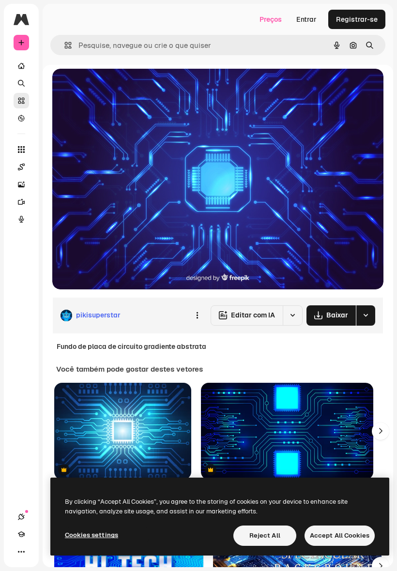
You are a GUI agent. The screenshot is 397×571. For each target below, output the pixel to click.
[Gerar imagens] (21, 184)
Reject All (264, 535)
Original (114, 86)
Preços (271, 19)
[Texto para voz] (21, 219)
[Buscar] (21, 83)
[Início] (21, 66)
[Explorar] (21, 118)
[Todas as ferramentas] (21, 149)
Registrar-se (357, 19)
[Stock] (21, 100)
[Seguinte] (380, 431)
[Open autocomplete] (64, 45)
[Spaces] (21, 167)
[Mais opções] (197, 315)
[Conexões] (21, 517)
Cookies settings (91, 535)
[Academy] (21, 534)
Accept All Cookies (339, 535)
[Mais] (21, 551)
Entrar (306, 19)
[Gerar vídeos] (21, 202)
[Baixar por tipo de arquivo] (365, 315)
